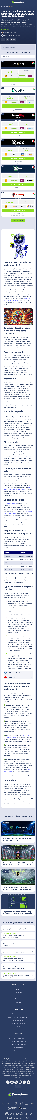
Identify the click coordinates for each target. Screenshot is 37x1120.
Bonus (18, 990)
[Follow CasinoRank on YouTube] (20, 1082)
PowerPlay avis (18, 135)
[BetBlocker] (15, 1118)
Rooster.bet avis (18, 213)
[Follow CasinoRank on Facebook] (8, 1082)
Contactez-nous (18, 1048)
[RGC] (32, 1103)
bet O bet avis (18, 83)
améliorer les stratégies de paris (21, 456)
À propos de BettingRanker (18, 1038)
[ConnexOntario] (18, 1113)
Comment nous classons (18, 1045)
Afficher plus (17, 220)
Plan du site (18, 1051)
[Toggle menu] (2, 2)
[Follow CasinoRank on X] (16, 1082)
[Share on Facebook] (7, 39)
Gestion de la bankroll (18, 1023)
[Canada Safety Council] (16, 1103)
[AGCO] (7, 1103)
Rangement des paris (11, 503)
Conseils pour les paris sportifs (18, 1017)
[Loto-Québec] (24, 1103)
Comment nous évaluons (18, 1041)
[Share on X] (3, 39)
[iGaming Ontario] (24, 1108)
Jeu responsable (18, 1020)
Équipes (18, 1002)
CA (17, 1087)
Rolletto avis (18, 109)
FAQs (18, 1026)
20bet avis (18, 187)
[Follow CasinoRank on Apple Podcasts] (28, 1082)
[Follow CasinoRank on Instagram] (12, 1082)
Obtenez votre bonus (18, 80)
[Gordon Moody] (12, 1108)
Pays (18, 996)
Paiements (18, 993)
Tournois (18, 999)
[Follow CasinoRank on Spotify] (24, 1082)
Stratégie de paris (18, 1014)
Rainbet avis (18, 161)
